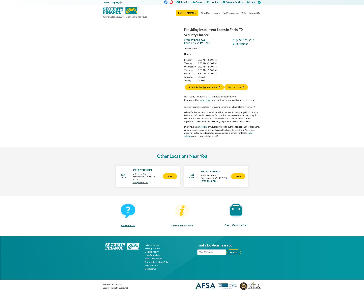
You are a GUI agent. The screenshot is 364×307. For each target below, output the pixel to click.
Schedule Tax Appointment (203, 87)
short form (205, 100)
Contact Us (254, 13)
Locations (215, 2)
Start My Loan (186, 13)
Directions (242, 43)
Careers (199, 2)
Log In (252, 2)
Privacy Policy (152, 244)
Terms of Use (151, 265)
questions (202, 127)
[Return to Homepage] (122, 246)
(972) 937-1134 (140, 182)
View (170, 176)
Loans (217, 13)
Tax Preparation (230, 13)
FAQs (243, 13)
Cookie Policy (152, 251)
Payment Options (234, 2)
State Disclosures (153, 258)
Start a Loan (234, 87)
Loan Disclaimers (153, 255)
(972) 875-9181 (245, 40)
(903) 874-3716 (208, 181)
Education (184, 2)
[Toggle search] (259, 2)
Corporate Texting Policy (157, 262)
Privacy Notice (152, 248)
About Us (205, 13)
